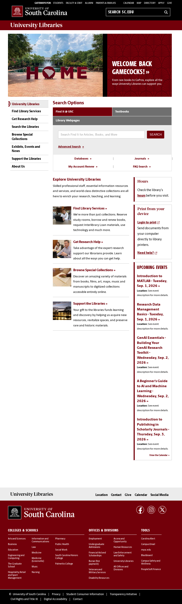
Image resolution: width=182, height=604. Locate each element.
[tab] (82, 111)
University (36, 25)
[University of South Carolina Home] (39, 11)
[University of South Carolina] (41, 512)
